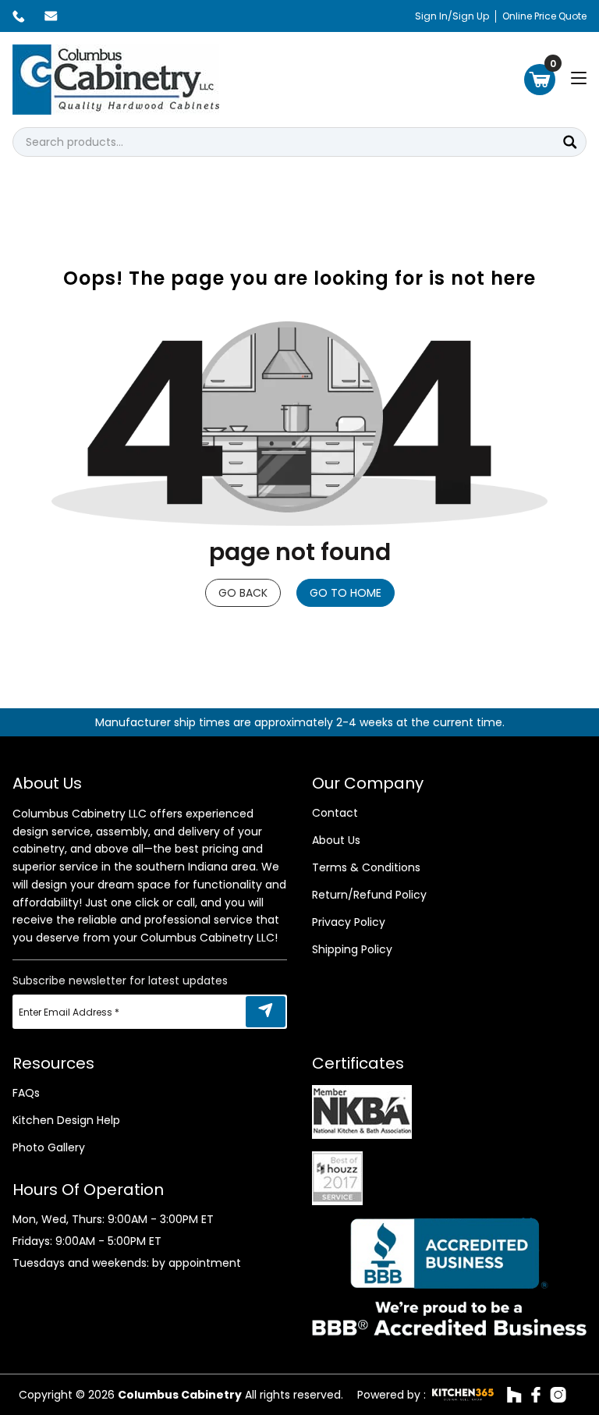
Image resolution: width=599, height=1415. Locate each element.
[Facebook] (536, 1395)
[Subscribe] (265, 1011)
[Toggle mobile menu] (579, 78)
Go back (243, 593)
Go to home (345, 593)
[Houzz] (514, 1395)
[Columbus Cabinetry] (115, 79)
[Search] (570, 142)
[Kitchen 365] (463, 1394)
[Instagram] (558, 1395)
